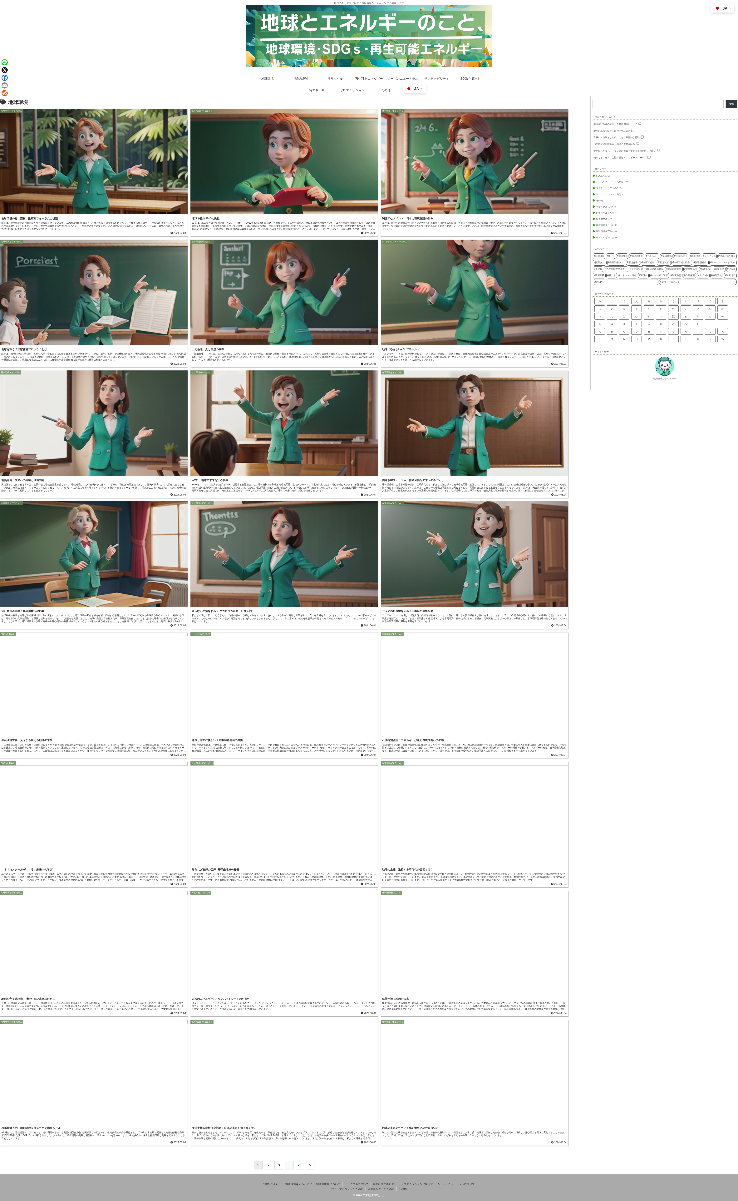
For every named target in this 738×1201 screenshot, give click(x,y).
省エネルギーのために (381, 1188)
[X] (4, 70)
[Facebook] (4, 78)
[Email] (4, 85)
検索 (731, 103)
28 (300, 1165)
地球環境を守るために (298, 1184)
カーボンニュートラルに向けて (456, 1184)
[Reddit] (4, 93)
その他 (403, 1188)
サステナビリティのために (347, 1188)
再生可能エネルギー (385, 1184)
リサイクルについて (356, 1184)
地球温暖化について (328, 1184)
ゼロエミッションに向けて (417, 1184)
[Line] (4, 62)
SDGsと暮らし (272, 1184)
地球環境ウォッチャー (664, 378)
